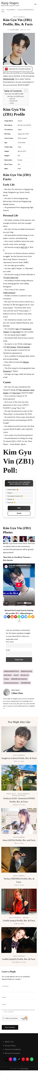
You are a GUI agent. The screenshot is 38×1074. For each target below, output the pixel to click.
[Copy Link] (29, 616)
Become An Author (12, 1053)
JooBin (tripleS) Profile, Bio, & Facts (19, 959)
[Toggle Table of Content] (25, 90)
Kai (14, 332)
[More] (32, 616)
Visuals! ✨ (10, 493)
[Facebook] (5, 616)
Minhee (26, 362)
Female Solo (11, 794)
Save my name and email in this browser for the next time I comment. (19, 1011)
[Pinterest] (15, 616)
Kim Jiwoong (24, 390)
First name (10, 642)
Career (12, 103)
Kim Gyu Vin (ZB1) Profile (14, 94)
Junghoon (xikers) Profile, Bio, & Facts (19, 758)
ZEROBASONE (8, 79)
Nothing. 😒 (10, 499)
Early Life (12, 99)
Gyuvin (16, 675)
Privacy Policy (10, 1045)
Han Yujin (16, 393)
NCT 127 (24, 247)
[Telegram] (25, 616)
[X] (8, 616)
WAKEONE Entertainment (19, 679)
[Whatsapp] (19, 616)
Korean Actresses (19, 795)
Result (19, 513)
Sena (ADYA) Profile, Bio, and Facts (19, 840)
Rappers (26, 917)
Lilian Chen (14, 30)
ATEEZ (6, 332)
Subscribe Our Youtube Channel (19, 69)
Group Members (19, 17)
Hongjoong (26, 329)
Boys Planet (7, 675)
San (17, 329)
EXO (18, 332)
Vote (19, 508)
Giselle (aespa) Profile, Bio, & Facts (19, 920)
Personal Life (13, 101)
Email (8, 650)
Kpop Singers (10, 3)
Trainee (6, 679)
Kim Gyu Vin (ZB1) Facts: (16, 96)
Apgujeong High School (11, 671)
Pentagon (7, 371)
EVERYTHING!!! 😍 (12, 489)
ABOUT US (9, 1042)
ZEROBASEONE (25, 683)
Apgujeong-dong (26, 671)
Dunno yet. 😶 (11, 502)
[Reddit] (12, 616)
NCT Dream (11, 347)
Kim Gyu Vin (25, 675)
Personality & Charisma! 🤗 (15, 496)
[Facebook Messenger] (22, 616)
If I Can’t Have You (11, 277)
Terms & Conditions (13, 1049)
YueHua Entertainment (11, 683)
